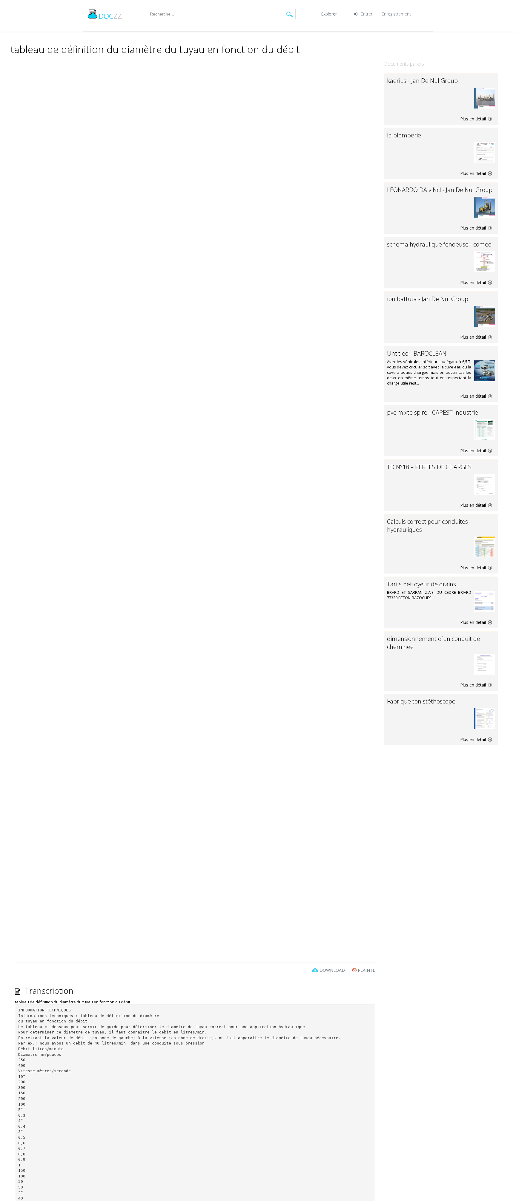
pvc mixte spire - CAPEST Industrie (432, 412)
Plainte (366, 970)
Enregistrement (396, 14)
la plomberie (404, 135)
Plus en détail (473, 119)
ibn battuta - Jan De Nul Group (427, 299)
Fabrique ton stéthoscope (421, 701)
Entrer (366, 14)
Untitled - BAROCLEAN (416, 353)
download (332, 970)
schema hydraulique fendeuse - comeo (439, 244)
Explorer (329, 14)
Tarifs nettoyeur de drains (421, 584)
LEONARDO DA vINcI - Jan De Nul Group (439, 190)
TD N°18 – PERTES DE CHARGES (429, 467)
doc (110, 16)
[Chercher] (289, 14)
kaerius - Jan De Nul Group (422, 81)
